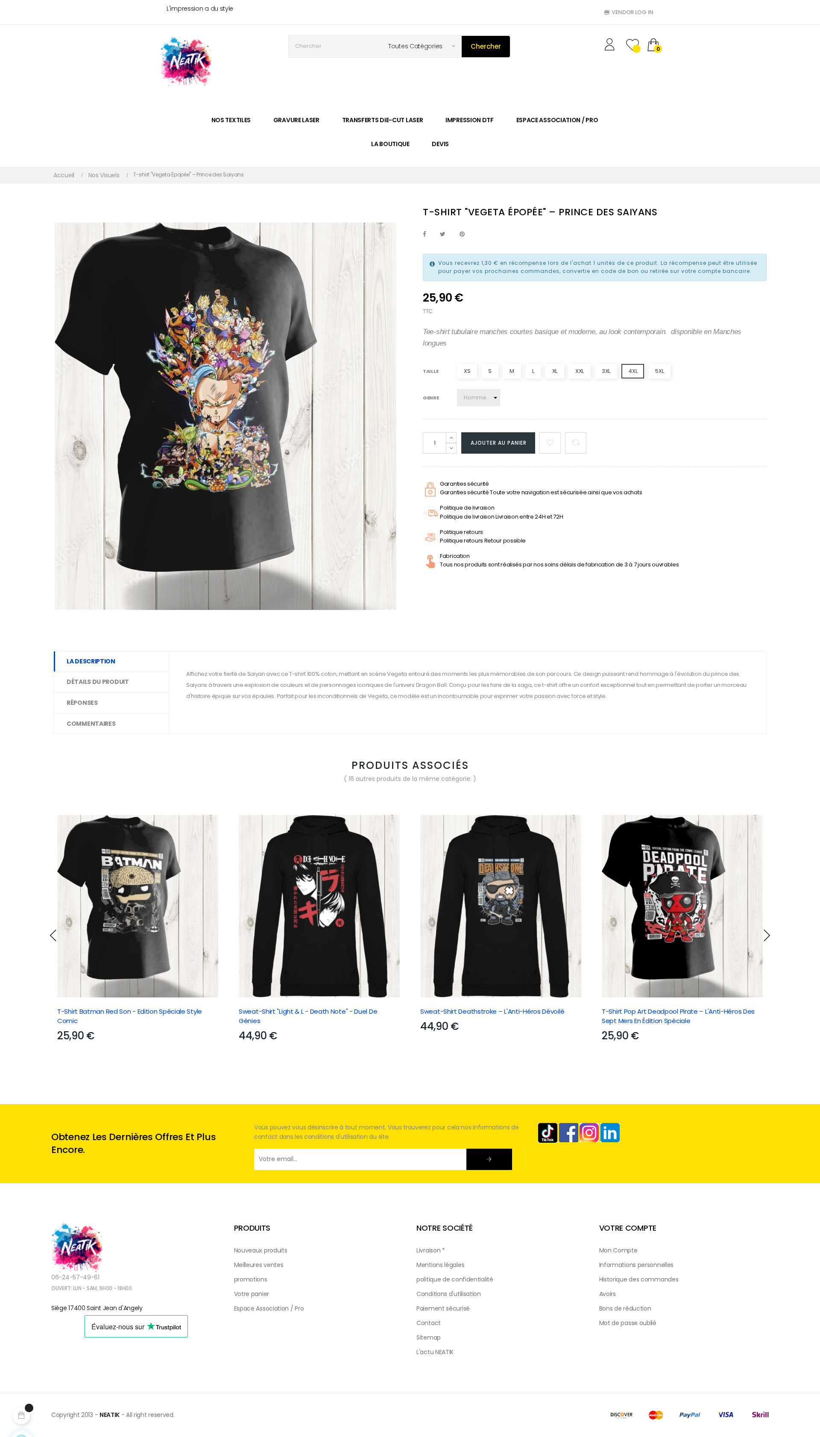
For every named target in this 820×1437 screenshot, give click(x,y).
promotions (250, 1279)
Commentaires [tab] (91, 723)
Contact (428, 1323)
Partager (424, 234)
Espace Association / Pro (269, 1308)
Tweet (442, 234)
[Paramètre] (611, 45)
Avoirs (607, 1294)
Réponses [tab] (82, 702)
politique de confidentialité (454, 1279)
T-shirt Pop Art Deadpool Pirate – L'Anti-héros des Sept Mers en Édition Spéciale (678, 1016)
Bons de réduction (625, 1308)
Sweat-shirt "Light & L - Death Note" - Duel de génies (308, 1016)
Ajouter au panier (499, 442)
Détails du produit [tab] (98, 681)
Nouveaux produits (260, 1250)
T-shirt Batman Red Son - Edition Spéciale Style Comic (129, 1016)
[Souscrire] (489, 1159)
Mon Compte (618, 1250)
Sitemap (428, 1337)
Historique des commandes (639, 1279)
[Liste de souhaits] (550, 443)
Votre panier (251, 1294)
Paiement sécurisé (443, 1308)
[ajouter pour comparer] (575, 443)
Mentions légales (440, 1265)
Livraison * (430, 1250)
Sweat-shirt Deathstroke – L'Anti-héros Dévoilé (492, 1011)
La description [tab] (91, 661)
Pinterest (462, 234)
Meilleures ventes (259, 1265)
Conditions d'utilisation (448, 1294)
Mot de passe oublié (627, 1323)
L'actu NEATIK (435, 1352)
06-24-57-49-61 (75, 1277)
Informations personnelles (636, 1265)
